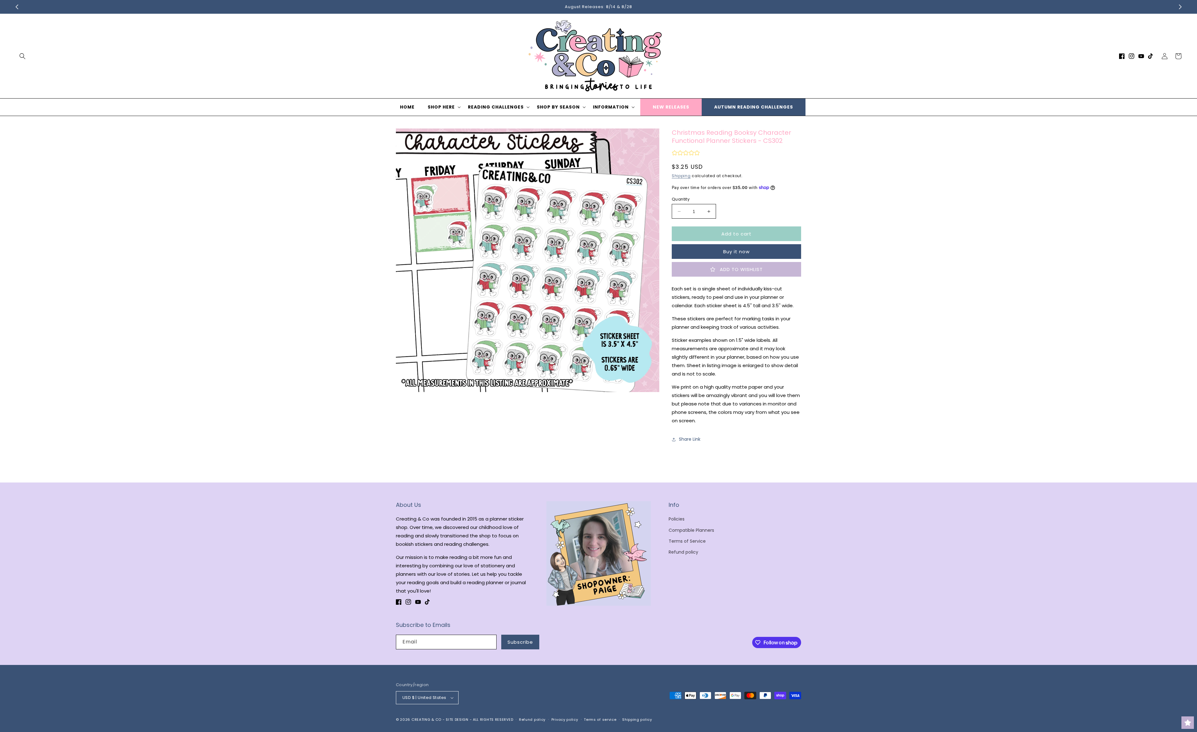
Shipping (681, 175)
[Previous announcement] (17, 7)
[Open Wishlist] (1187, 722)
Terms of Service (687, 541)
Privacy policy (564, 719)
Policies (677, 519)
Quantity (681, 199)
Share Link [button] (689, 439)
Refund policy (683, 552)
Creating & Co (426, 719)
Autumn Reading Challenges (753, 107)
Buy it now (736, 251)
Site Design (457, 719)
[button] (22, 56)
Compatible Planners (691, 530)
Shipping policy (637, 719)
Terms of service (600, 719)
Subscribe (520, 642)
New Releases (671, 107)
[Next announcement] (1180, 7)
